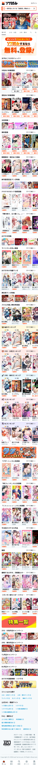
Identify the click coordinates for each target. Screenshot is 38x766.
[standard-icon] (34, 8)
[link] (8, 64)
